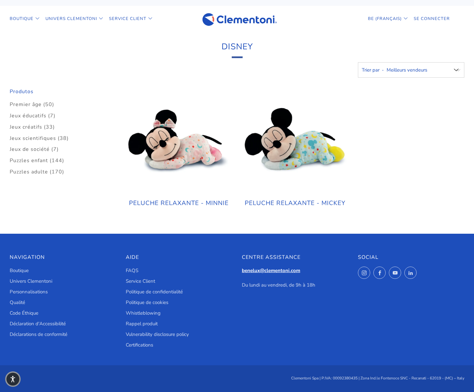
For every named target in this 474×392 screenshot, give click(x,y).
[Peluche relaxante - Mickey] (295, 140)
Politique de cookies (147, 302)
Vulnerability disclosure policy (157, 334)
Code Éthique (24, 313)
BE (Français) (385, 19)
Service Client (127, 19)
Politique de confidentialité (154, 292)
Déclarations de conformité (38, 334)
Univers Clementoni (71, 19)
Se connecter (432, 19)
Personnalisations (29, 292)
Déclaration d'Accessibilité (38, 323)
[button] (13, 379)
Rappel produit (142, 323)
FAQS (132, 270)
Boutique (22, 19)
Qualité (17, 302)
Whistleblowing (143, 313)
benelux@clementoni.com (271, 270)
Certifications (139, 345)
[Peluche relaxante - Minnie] (179, 140)
